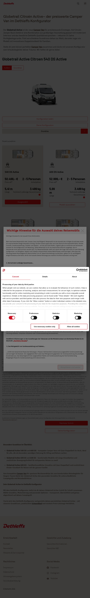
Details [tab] (45, 276)
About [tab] (74, 276)
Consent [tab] (15, 276)
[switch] (34, 317)
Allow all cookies (73, 327)
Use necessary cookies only (44, 327)
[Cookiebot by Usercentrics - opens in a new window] (77, 270)
